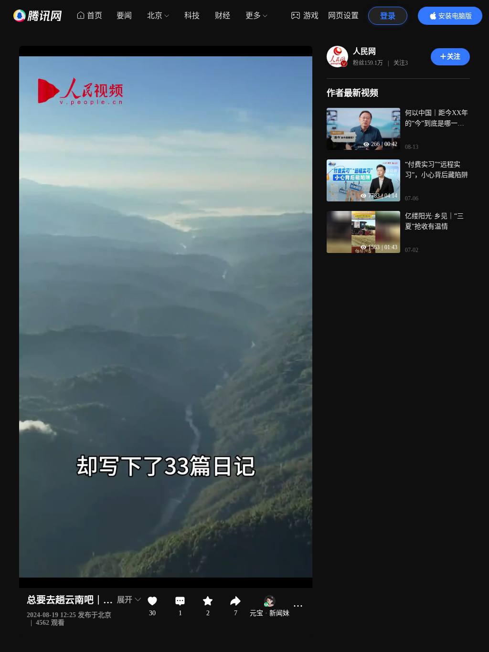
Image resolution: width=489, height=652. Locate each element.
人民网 (364, 51)
